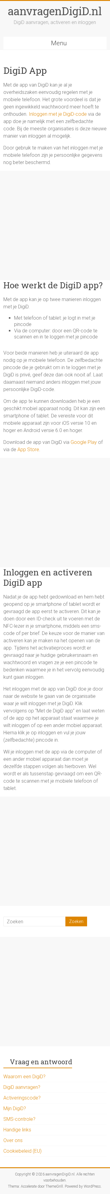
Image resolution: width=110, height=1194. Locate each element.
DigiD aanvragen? (21, 1087)
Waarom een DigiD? (24, 1076)
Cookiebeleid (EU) (22, 1151)
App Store (28, 449)
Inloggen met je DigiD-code (58, 114)
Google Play (84, 442)
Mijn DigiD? (14, 1108)
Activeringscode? (22, 1098)
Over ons (13, 1140)
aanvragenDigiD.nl (55, 11)
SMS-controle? (19, 1119)
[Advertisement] (55, 225)
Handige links (17, 1130)
